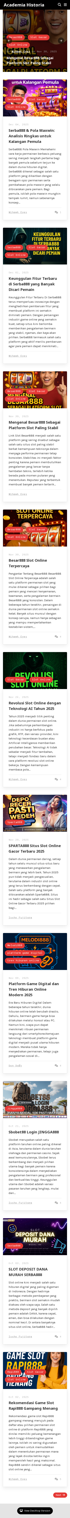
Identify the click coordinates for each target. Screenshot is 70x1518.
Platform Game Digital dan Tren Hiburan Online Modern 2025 (34, 989)
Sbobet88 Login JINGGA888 (34, 1131)
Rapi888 (13, 1372)
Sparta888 (14, 822)
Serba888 (14, 99)
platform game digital (25, 953)
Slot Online (18, 45)
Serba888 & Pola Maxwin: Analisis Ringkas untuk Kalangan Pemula (32, 136)
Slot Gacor (38, 37)
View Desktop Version (37, 1510)
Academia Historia (24, 5)
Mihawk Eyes (21, 51)
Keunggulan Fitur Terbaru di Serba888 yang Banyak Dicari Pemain (33, 284)
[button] (65, 4)
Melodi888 (14, 945)
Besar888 (15, 37)
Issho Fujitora (20, 917)
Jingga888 (14, 1108)
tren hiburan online (23, 960)
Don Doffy (15, 1065)
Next (58, 1495)
